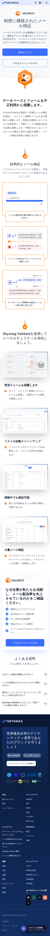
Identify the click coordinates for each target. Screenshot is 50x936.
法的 (4, 870)
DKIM (28, 808)
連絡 (27, 840)
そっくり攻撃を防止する (11, 856)
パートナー (30, 836)
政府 (4, 866)
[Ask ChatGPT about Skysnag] (28, 897)
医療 (4, 892)
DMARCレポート (32, 875)
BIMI (28, 812)
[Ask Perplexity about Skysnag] (34, 897)
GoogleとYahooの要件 (10, 851)
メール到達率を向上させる (12, 839)
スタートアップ (8, 883)
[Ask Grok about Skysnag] (39, 897)
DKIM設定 (30, 879)
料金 (27, 831)
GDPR (4, 930)
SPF (27, 804)
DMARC (29, 799)
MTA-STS (30, 821)
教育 (4, 879)
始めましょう (25, 52)
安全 (4, 804)
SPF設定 (29, 883)
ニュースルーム (8, 808)
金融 (4, 875)
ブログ (28, 866)
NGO (4, 888)
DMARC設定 (31, 870)
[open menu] (47, 3)
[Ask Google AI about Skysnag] (28, 903)
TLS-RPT (29, 817)
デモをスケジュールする (25, 63)
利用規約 (5, 921)
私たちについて (8, 799)
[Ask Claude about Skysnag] (45, 897)
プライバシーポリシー (10, 926)
